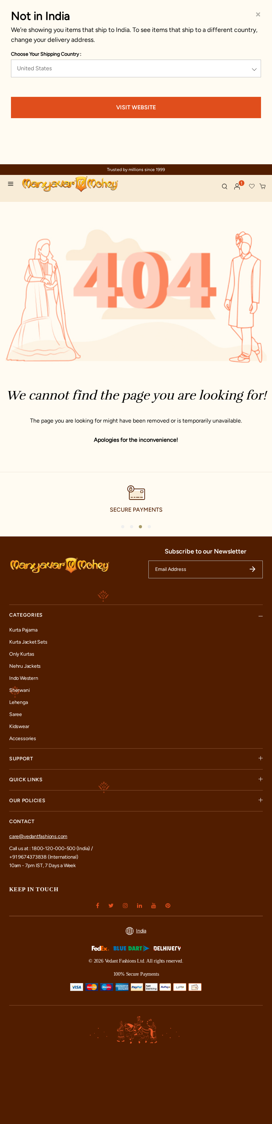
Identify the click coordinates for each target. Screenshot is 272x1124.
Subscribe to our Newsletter (205, 551)
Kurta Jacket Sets (28, 642)
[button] (237, 186)
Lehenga (18, 702)
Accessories (22, 738)
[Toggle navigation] (12, 185)
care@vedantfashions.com (38, 836)
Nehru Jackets (25, 666)
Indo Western (23, 678)
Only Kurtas (21, 654)
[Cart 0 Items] (262, 186)
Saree (15, 714)
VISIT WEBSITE (136, 107)
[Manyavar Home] (80, 185)
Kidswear (19, 726)
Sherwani (19, 690)
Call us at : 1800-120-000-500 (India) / (51, 848)
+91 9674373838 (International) (43, 857)
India (141, 931)
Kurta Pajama (23, 630)
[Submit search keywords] (224, 186)
